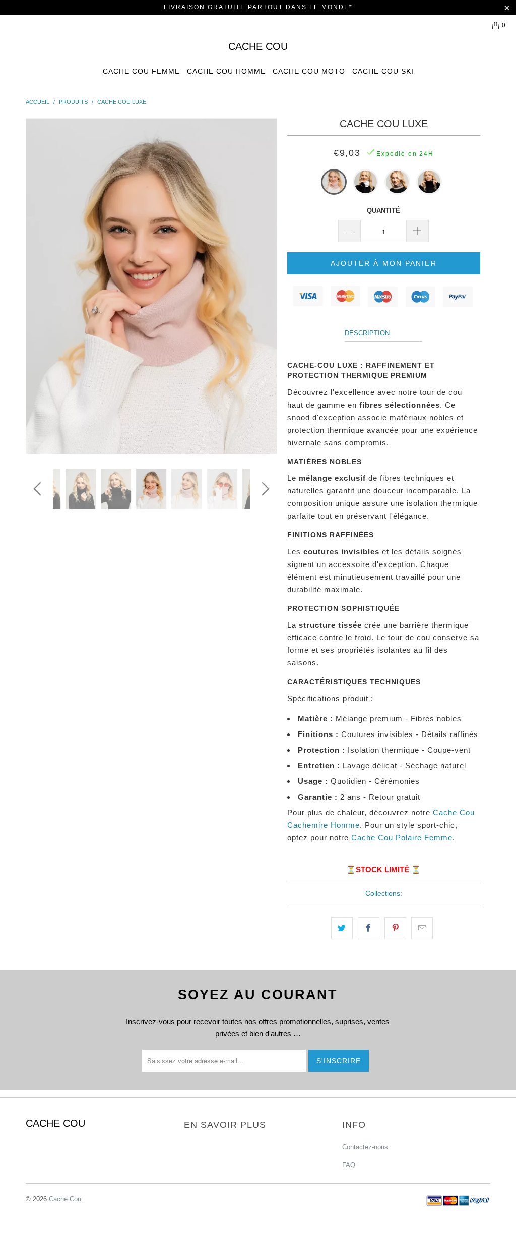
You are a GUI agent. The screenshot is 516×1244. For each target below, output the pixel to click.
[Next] (264, 286)
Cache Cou (258, 46)
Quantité (383, 210)
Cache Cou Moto (309, 71)
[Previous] (39, 286)
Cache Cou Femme (141, 71)
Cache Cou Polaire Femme (402, 837)
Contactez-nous (365, 1147)
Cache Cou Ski (383, 71)
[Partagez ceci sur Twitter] (342, 928)
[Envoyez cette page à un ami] (422, 928)
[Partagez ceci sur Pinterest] (395, 928)
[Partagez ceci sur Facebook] (368, 928)
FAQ (348, 1165)
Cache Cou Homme (226, 71)
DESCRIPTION (367, 333)
